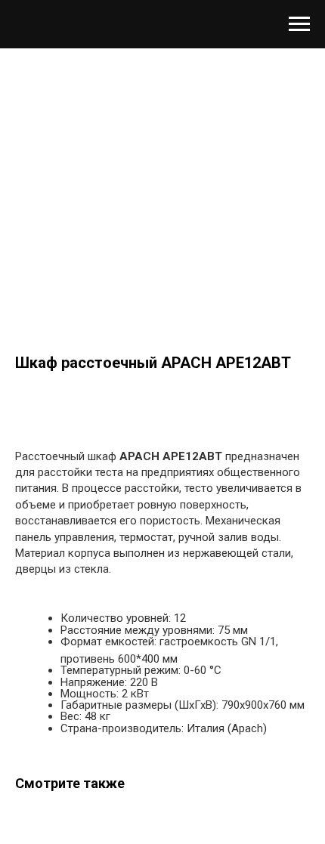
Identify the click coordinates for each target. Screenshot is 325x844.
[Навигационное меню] (299, 24)
